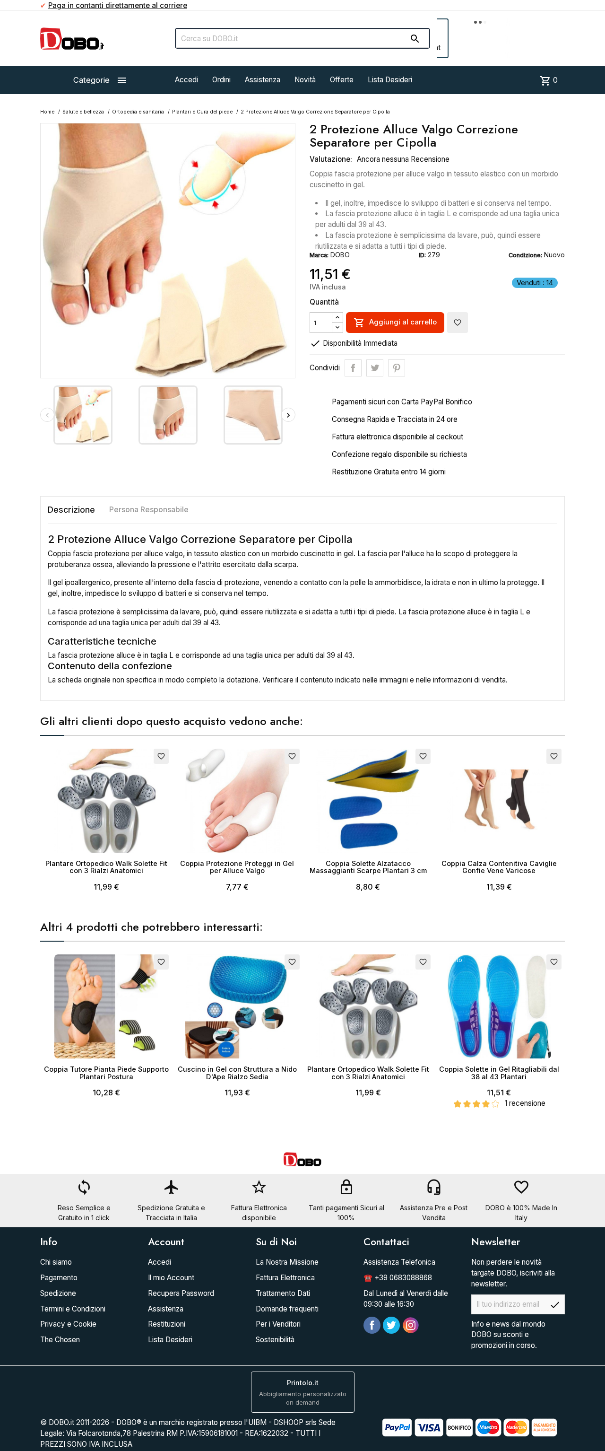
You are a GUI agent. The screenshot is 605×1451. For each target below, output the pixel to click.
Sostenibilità (275, 1339)
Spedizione (58, 1293)
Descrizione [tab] (71, 510)
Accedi (186, 79)
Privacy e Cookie (68, 1324)
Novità (305, 79)
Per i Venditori (278, 1324)
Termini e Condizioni (72, 1308)
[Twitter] (391, 1325)
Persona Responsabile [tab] (149, 509)
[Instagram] (410, 1325)
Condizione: (525, 255)
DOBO (340, 255)
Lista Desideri (390, 79)
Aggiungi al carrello (395, 322)
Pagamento (59, 1277)
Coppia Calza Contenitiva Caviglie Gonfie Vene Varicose (499, 867)
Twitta (375, 368)
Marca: (319, 255)
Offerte (342, 79)
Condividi (353, 368)
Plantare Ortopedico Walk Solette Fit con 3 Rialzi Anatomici (106, 867)
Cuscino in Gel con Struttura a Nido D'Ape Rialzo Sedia (237, 1073)
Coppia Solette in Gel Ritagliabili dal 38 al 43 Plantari (499, 1073)
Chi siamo (56, 1262)
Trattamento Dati (283, 1293)
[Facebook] (371, 1325)
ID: (422, 255)
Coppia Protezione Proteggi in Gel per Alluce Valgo (237, 867)
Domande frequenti (287, 1308)
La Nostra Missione (287, 1262)
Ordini (221, 79)
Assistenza (262, 79)
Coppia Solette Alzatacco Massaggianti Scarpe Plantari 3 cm (368, 867)
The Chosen (60, 1339)
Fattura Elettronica (285, 1277)
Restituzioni (166, 1324)
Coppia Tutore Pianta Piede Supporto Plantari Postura (106, 1073)
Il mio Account (171, 1277)
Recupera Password (181, 1293)
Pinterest (397, 368)
